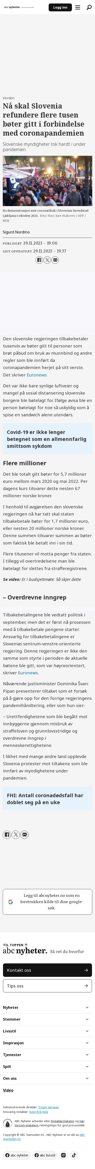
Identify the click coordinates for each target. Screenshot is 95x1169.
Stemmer (12, 1019)
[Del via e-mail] (55, 260)
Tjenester (12, 1054)
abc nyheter (19, 1155)
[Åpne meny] (78, 7)
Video (8, 1090)
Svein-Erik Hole (38, 1112)
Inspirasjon (13, 1042)
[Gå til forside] (24, 7)
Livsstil (9, 1031)
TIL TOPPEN (13, 945)
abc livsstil (47, 1155)
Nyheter (10, 1007)
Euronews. (37, 375)
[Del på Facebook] (39, 260)
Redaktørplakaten (62, 1121)
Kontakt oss (19, 970)
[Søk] (89, 7)
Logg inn (60, 7)
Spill (7, 1066)
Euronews (28, 672)
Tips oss (15, 986)
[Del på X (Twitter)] (47, 260)
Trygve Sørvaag (48, 1107)
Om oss (10, 1078)
